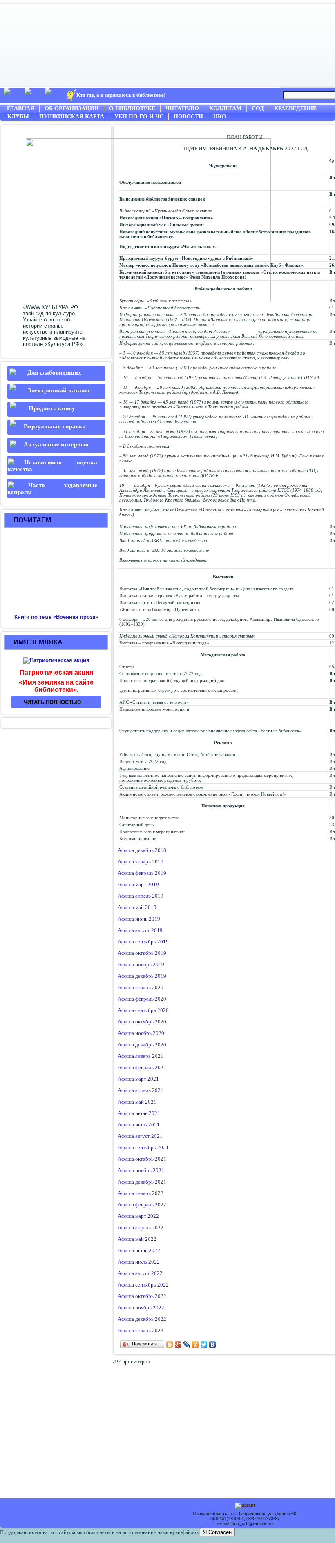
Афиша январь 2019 (140, 861)
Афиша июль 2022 (139, 1262)
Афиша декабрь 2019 (142, 976)
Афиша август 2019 (140, 930)
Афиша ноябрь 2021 (141, 1170)
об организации (72, 108)
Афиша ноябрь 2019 (141, 964)
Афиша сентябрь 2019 (143, 942)
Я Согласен (217, 1532)
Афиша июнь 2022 (139, 1250)
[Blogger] (169, 1344)
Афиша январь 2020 (140, 987)
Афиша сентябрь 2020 (143, 1010)
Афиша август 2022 (140, 1273)
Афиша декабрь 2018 (142, 850)
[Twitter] (204, 1344)
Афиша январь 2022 (140, 1193)
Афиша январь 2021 (140, 1056)
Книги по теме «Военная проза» (56, 617)
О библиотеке (132, 108)
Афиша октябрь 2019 (142, 953)
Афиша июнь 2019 (139, 919)
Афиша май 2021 (137, 1102)
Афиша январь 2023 (140, 1330)
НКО (219, 117)
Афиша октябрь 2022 (142, 1296)
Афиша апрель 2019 (140, 896)
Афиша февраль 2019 (142, 873)
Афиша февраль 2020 (142, 999)
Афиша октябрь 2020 (142, 1022)
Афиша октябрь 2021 (142, 1159)
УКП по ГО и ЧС (138, 117)
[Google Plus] (178, 1344)
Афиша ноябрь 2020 (141, 1033)
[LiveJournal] (187, 1344)
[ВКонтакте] (212, 1344)
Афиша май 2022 (137, 1239)
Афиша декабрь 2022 (142, 1319)
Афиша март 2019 (138, 884)
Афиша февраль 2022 (142, 1205)
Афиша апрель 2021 (140, 1090)
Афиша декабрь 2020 (142, 1044)
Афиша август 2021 (140, 1136)
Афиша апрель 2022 (140, 1227)
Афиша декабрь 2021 (142, 1182)
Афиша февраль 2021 (142, 1067)
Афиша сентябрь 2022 (143, 1285)
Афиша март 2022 (138, 1216)
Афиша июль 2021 (139, 1125)
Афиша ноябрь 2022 (141, 1307)
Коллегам (225, 108)
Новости (188, 117)
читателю (182, 108)
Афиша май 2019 (137, 907)
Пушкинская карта (71, 117)
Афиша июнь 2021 (139, 1113)
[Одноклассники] (195, 1344)
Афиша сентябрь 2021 (143, 1147)
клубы (18, 117)
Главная (20, 108)
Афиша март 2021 (138, 1079)
